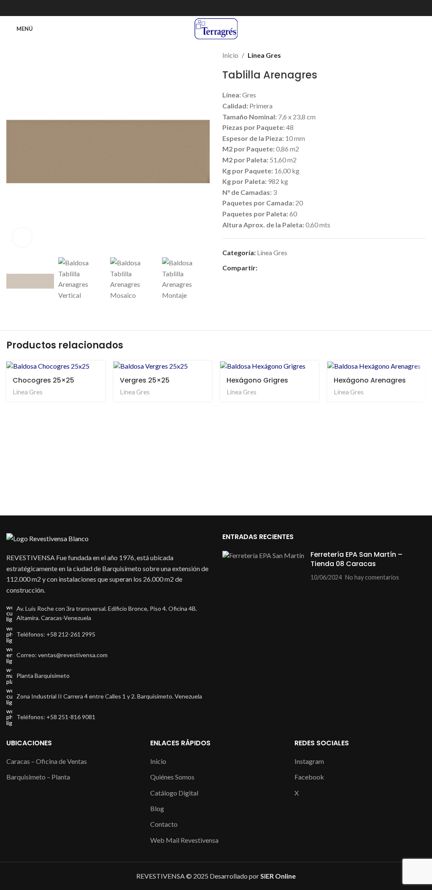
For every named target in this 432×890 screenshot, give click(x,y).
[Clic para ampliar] (22, 237)
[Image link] (47, 538)
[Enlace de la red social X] (216, 8)
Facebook (309, 777)
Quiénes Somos (172, 777)
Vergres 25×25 (145, 380)
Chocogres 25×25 (43, 380)
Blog (157, 808)
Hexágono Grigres (257, 380)
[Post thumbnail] (263, 566)
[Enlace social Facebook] (206, 8)
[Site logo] (216, 28)
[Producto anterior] (404, 55)
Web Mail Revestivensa (184, 840)
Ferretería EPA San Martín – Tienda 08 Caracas (356, 559)
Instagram (309, 761)
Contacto (164, 824)
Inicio (230, 55)
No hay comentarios (372, 577)
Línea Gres (264, 55)
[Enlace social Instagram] (226, 8)
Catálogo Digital (174, 793)
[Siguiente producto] (421, 55)
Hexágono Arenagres (370, 380)
